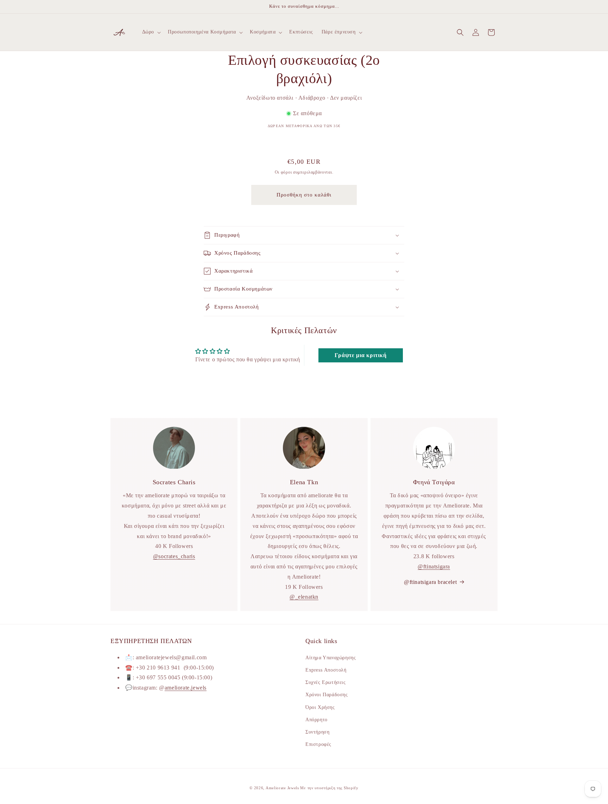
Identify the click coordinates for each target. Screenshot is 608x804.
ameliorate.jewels (186, 688)
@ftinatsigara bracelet (430, 582)
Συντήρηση (317, 731)
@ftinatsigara (434, 566)
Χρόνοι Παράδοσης (326, 694)
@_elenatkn (304, 597)
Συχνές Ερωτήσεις (325, 682)
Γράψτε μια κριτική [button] (361, 355)
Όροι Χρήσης (320, 707)
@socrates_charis (174, 556)
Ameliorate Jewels (282, 788)
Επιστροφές (318, 744)
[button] (151, 32)
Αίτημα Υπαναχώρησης (330, 657)
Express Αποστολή (326, 669)
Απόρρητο (316, 719)
